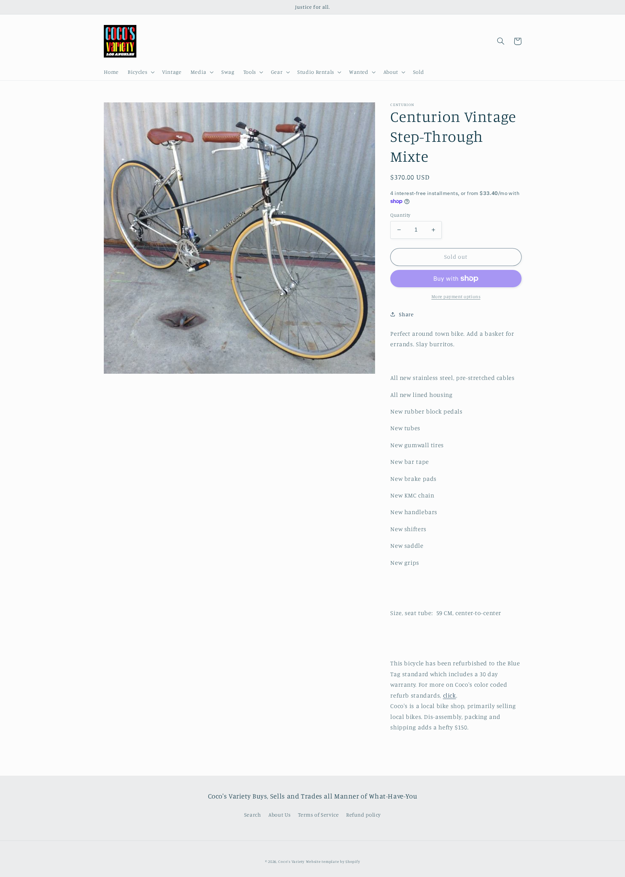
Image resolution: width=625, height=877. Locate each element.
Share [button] (406, 314)
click (449, 695)
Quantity (400, 215)
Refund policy (363, 815)
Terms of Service (318, 815)
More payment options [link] (456, 296)
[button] (140, 72)
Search (252, 815)
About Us (279, 815)
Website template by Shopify (333, 861)
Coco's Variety (291, 861)
